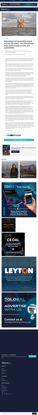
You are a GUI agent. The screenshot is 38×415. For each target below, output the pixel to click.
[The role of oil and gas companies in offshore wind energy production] (28, 169)
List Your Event (4, 388)
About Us (3, 368)
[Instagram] (8, 394)
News (2, 385)
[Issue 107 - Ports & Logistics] (6, 150)
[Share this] (9, 135)
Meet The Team (4, 370)
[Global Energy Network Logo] (5, 9)
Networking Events (4, 390)
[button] (37, 9)
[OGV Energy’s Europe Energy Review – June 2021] (10, 169)
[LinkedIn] (4, 394)
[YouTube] (6, 394)
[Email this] (7, 135)
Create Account (4, 380)
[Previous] (2, 169)
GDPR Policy (3, 373)
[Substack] (12, 394)
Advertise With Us (4, 387)
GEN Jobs (3, 378)
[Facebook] (2, 394)
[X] (10, 394)
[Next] (36, 169)
